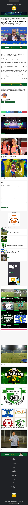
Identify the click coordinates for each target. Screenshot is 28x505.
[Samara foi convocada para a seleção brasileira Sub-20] (14, 168)
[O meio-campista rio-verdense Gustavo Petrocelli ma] (7, 295)
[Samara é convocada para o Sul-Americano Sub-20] (14, 146)
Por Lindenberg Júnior (11, 23)
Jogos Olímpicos (14, 478)
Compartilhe (16, 23)
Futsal (2, 404)
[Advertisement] (14, 337)
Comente (20, 23)
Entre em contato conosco (4, 90)
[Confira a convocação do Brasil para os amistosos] (14, 125)
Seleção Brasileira (3, 154)
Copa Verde (14, 474)
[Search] (26, 16)
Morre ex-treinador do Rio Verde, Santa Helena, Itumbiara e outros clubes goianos (11, 448)
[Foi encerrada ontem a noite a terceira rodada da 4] (7, 321)
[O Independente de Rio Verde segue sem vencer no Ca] (20, 321)
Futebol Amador (14, 457)
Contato (20, 4)
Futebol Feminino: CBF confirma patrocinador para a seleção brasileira (21, 79)
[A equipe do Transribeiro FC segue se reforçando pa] (20, 308)
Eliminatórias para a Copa (14, 486)
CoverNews (18, 501)
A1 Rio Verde (14, 459)
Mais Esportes (14, 477)
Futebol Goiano (8, 257)
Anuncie (17, 4)
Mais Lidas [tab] (7, 227)
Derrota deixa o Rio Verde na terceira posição (13, 232)
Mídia (14, 482)
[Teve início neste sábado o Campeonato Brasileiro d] (20, 295)
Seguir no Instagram (14, 329)
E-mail (15, 198)
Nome (2, 198)
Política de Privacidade (18, 500)
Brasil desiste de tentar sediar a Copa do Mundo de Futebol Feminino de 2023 (7, 79)
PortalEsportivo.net (13, 500)
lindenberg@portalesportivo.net (5, 100)
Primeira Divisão (14, 463)
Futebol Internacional (14, 484)
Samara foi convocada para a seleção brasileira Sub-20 (9, 177)
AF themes (22, 501)
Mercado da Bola (14, 471)
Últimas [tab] (2, 227)
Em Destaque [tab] (12, 227)
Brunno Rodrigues (11, 501)
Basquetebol (14, 479)
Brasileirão (14, 467)
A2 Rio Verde (14, 460)
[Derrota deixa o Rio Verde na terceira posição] (14, 354)
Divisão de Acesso (9, 231)
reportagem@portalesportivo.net (20, 90)
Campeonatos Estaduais (14, 475)
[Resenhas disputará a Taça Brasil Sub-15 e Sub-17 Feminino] (14, 396)
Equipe (15, 4)
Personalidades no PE (14, 458)
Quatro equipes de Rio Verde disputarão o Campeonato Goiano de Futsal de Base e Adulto (12, 427)
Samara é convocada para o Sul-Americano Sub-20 (8, 156)
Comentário (3, 188)
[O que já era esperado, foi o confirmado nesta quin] (7, 308)
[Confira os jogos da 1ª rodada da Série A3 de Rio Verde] (4, 238)
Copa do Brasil (14, 473)
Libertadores (14, 487)
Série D (14, 470)
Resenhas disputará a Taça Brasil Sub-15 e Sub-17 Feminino (15, 245)
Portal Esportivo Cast (10, 4)
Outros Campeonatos (14, 476)
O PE (7, 4)
